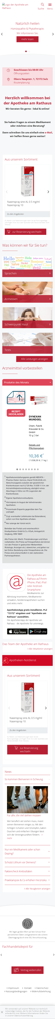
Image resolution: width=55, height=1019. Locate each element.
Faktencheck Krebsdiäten (18, 871)
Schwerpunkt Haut (16, 324)
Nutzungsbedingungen (16, 991)
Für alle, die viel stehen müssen (24, 815)
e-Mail (48, 132)
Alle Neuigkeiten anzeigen (38, 888)
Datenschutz (42, 988)
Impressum (13, 988)
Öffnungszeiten (21, 73)
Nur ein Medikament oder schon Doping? (22, 851)
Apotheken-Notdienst (22, 660)
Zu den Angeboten (15, 214)
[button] (26, 51)
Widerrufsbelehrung (41, 991)
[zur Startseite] (18, 5)
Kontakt (28, 988)
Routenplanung (22, 82)
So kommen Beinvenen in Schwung (24, 779)
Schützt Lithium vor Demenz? (20, 862)
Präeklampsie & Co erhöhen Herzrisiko (26, 880)
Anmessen (11, 299)
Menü (50, 8)
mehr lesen (27, 39)
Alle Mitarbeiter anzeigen (41, 648)
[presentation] (2, 34)
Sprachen (11, 273)
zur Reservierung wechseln (26, 231)
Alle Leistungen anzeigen (34, 359)
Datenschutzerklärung (23, 1015)
